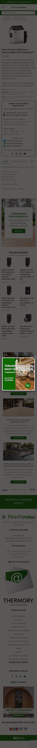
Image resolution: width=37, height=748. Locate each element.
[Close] (35, 357)
